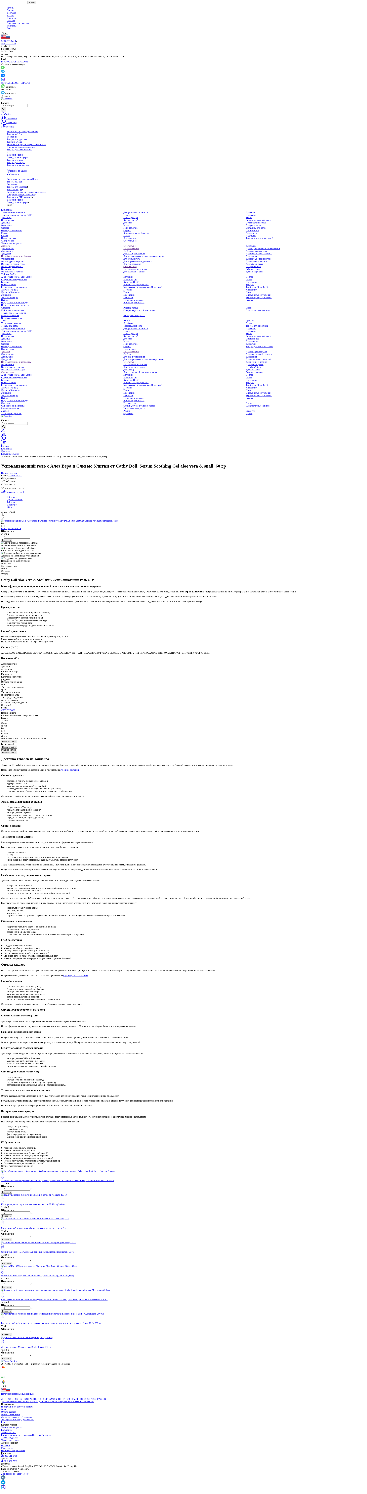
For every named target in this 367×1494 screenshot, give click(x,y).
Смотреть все (7, 240)
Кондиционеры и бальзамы (259, 220)
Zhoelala (5, 320)
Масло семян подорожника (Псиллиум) (142, 287)
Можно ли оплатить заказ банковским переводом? (28, 1158)
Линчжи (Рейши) (9, 289)
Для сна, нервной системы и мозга (263, 248)
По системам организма (135, 269)
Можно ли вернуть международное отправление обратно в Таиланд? (37, 958)
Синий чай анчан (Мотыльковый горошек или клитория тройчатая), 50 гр (37, 1252)
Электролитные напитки (258, 310)
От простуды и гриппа (12, 266)
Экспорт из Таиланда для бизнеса (17, 1419)
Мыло (126, 225)
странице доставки (69, 770)
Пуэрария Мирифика (133, 300)
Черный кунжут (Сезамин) (259, 297)
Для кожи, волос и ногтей (258, 259)
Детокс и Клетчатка (11, 292)
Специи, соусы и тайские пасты (139, 310)
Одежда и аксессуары (17, 157)
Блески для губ (130, 220)
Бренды (10, 7)
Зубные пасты (253, 269)
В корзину (6, 540)
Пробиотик (128, 295)
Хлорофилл (251, 289)
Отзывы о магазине (10, 1414)
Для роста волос (254, 225)
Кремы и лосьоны (10, 454)
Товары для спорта (16, 162)
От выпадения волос (256, 222)
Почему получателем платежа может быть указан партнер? (32, 1161)
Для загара (6, 217)
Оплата (10, 10)
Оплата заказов (8, 1412)
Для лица (5, 222)
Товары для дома (15, 160)
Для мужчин (252, 233)
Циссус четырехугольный (258, 295)
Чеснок (249, 300)
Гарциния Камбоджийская (14, 279)
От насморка (7, 269)
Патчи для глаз (8, 238)
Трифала (250, 284)
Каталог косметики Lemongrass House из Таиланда (26, 1435)
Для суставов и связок (134, 271)
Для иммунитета (131, 259)
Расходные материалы (134, 315)
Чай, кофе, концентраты (13, 310)
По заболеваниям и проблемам (16, 256)
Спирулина (251, 282)
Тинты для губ (130, 217)
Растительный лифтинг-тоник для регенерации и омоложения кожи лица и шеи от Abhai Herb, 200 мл (51, 1323)
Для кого (5, 246)
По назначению (131, 248)
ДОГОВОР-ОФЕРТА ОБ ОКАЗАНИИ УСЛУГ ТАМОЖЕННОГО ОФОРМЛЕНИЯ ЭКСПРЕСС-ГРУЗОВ (53, 1399)
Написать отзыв (9, 741)
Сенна (249, 279)
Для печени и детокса (256, 261)
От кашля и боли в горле (13, 264)
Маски (4, 233)
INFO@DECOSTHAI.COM (14, 61)
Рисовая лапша (130, 308)
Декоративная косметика (135, 212)
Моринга (127, 289)
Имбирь (5, 300)
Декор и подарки (15, 155)
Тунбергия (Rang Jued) (257, 287)
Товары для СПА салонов (19, 149)
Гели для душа (130, 228)
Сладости (5, 308)
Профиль (5, 1445)
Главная (5, 446)
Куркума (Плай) (131, 282)
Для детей (251, 235)
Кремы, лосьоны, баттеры (136, 233)
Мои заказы (7, 1448)
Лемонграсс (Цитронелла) (136, 284)
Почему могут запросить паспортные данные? (26, 950)
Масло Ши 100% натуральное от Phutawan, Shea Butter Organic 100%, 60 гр (37, 1275)
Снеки (249, 308)
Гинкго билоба (8, 284)
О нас (4, 1409)
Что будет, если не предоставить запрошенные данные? (31, 956)
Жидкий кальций (9, 297)
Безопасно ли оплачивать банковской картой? (26, 1153)
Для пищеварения (132, 264)
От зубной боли (253, 266)
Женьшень (6, 295)
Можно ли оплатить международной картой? (26, 1155)
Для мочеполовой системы (259, 253)
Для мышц (251, 246)
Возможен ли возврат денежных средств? (24, 1163)
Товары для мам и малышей (259, 238)
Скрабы (5, 228)
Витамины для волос (256, 228)
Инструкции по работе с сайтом (17, 1406)
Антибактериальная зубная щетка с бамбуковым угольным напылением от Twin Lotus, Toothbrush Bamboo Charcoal (57, 1180)
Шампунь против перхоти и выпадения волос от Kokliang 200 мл (33, 1204)
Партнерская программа (13, 1450)
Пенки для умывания (11, 230)
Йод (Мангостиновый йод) (14, 302)
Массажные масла (10, 315)
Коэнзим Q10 (129, 279)
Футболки (128, 323)
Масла (126, 235)
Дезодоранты (129, 238)
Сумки (249, 323)
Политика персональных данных (17, 1394)
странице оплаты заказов (75, 975)
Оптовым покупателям (18, 23)
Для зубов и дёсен (254, 264)
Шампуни (251, 215)
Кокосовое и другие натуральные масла (26, 144)
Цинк (248, 292)
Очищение (6, 225)
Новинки (11, 18)
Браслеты (250, 320)
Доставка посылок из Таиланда (16, 1417)
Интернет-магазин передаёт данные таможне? (26, 953)
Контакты (11, 25)
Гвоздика (5, 282)
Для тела (127, 222)
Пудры (126, 215)
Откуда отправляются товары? (18, 945)
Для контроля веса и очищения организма (143, 256)
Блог (9, 28)
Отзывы (11, 20)
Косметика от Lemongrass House (22, 131)
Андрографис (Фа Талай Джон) (16, 277)
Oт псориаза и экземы (12, 271)
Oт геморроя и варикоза (13, 261)
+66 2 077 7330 (8, 43)
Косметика (12, 137)
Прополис (128, 297)
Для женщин (7, 248)
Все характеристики (11, 528)
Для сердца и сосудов (256, 251)
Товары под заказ (9, 1437)
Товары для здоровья (17, 139)
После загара (7, 220)
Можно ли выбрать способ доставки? (22, 948)
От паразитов (7, 259)
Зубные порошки (254, 271)
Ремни (126, 320)
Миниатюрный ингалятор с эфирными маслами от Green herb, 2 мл (34, 1228)
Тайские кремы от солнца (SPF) (16, 215)
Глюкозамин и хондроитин (14, 287)
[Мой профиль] (3, 431)
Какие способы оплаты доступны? (20, 1148)
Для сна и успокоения (134, 253)
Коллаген (128, 277)
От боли (127, 251)
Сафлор (249, 277)
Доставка (11, 13)
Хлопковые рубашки (11, 323)
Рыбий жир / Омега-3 (133, 302)
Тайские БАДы (14, 142)
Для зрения (251, 256)
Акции (10, 15)
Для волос (251, 212)
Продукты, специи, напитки (21, 147)
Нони (126, 292)
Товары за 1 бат (14, 134)
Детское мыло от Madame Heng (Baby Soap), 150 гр (26, 1347)
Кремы (4, 235)
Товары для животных (18, 165)
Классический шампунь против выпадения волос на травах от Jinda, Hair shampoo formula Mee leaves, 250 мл (54, 1299)
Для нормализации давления (137, 261)
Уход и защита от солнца (13, 212)
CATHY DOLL (15, 475)
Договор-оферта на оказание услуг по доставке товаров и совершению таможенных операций (47, 1401)
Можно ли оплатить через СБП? (19, 1150)
